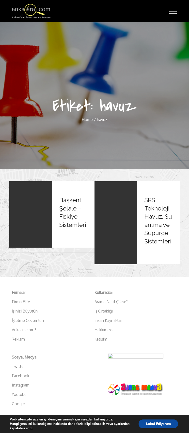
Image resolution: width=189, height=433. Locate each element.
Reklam (18, 339)
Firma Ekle (21, 301)
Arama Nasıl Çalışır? (111, 301)
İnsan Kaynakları (108, 320)
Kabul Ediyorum (158, 423)
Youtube (19, 394)
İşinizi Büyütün (25, 311)
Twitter (18, 366)
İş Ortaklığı (103, 311)
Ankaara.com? (24, 329)
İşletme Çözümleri (28, 320)
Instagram (21, 385)
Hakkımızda (104, 329)
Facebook (20, 375)
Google (18, 403)
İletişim (100, 339)
